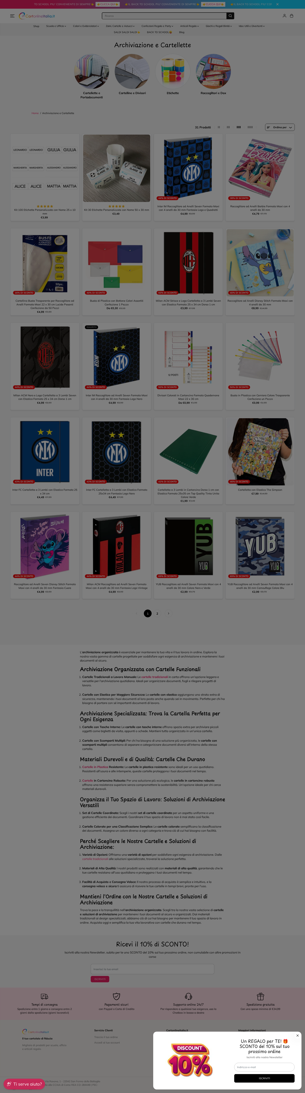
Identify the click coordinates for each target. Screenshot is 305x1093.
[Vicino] (297, 1035)
